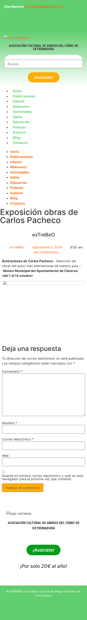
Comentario (12, 371)
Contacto (20, 143)
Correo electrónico (18, 439)
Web (5, 455)
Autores (19, 132)
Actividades (22, 112)
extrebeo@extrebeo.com (45, 6)
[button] (43, 148)
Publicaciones (24, 96)
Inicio (17, 91)
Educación (21, 122)
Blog (16, 138)
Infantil (18, 101)
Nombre (9, 423)
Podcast (19, 127)
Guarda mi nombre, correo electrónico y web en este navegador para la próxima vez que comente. (42, 477)
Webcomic (21, 107)
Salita (17, 117)
